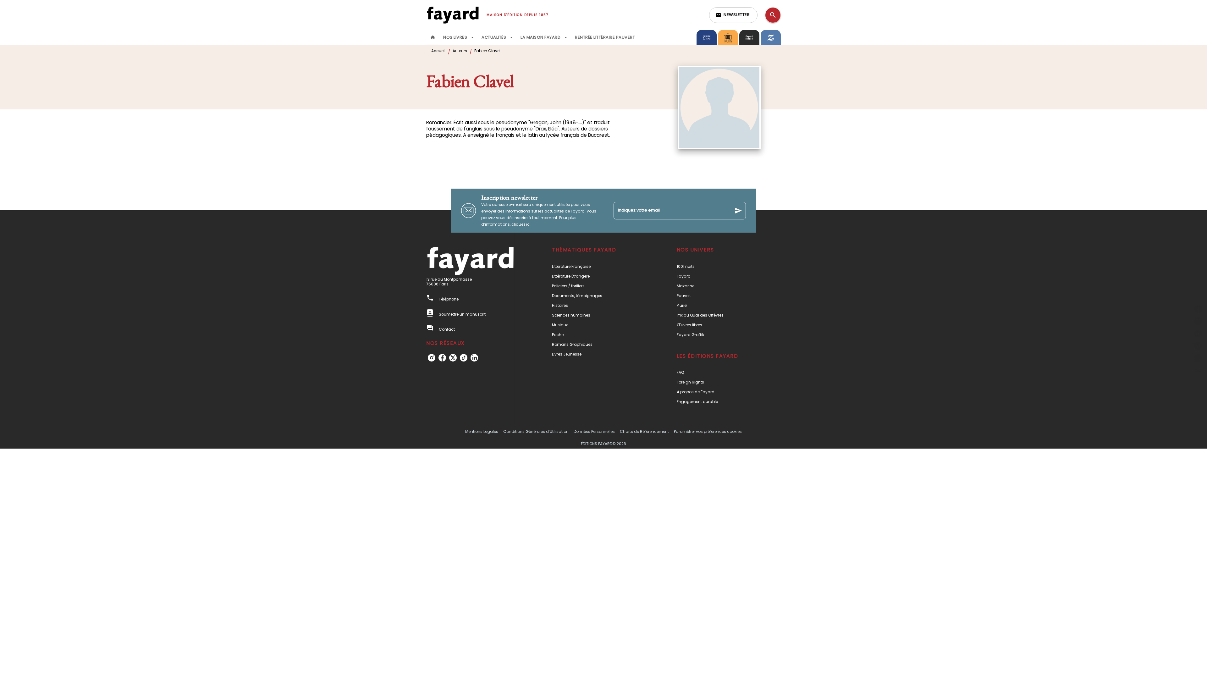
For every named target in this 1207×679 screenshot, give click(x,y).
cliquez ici (521, 224)
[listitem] (431, 357)
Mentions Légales (481, 431)
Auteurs (460, 50)
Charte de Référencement (644, 431)
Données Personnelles (594, 431)
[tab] (432, 37)
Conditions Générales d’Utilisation (536, 431)
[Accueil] (452, 15)
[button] (733, 15)
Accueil (438, 50)
